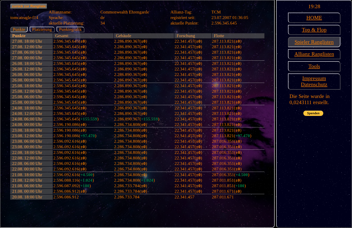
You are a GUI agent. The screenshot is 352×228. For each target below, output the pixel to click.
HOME (314, 18)
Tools (314, 66)
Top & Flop (314, 30)
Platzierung (42, 29)
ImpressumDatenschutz (314, 81)
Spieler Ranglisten (314, 42)
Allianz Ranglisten (314, 54)
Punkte (19, 29)
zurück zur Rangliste (29, 6)
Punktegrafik (70, 29)
